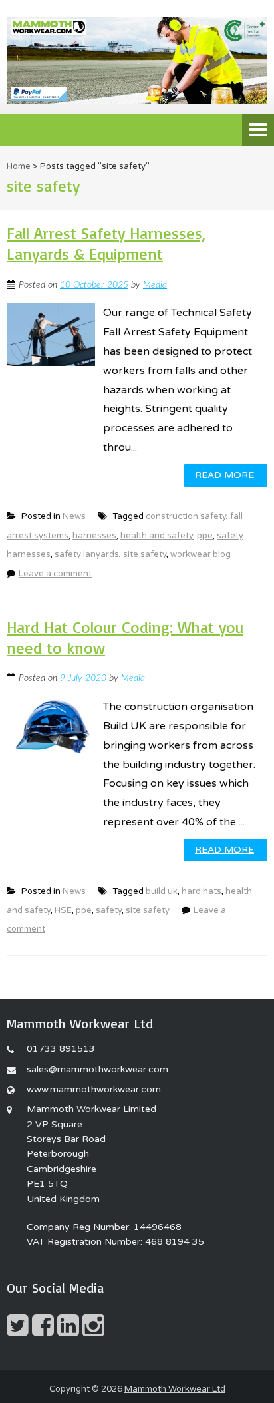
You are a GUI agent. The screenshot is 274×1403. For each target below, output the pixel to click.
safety (109, 910)
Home (19, 166)
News (74, 516)
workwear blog (200, 554)
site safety (144, 554)
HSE (63, 910)
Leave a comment (55, 573)
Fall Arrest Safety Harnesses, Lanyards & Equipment (106, 243)
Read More (224, 475)
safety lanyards (87, 554)
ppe (205, 535)
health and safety (156, 535)
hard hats (201, 891)
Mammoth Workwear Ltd (174, 1389)
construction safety (186, 516)
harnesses (94, 535)
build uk (162, 891)
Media (155, 285)
